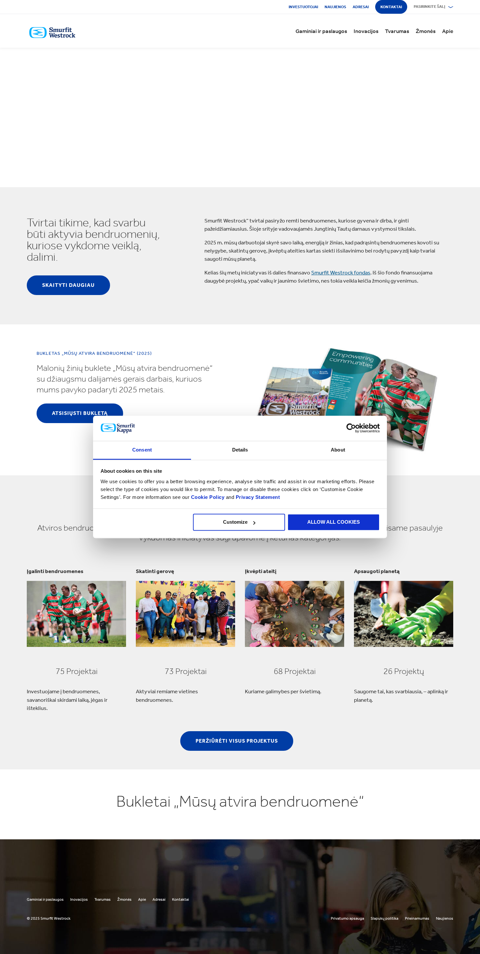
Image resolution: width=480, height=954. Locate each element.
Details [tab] (240, 449)
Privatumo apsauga (347, 918)
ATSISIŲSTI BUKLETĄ (80, 413)
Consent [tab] (142, 449)
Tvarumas (397, 31)
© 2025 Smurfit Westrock (49, 918)
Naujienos (335, 7)
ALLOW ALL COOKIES (333, 522)
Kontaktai (391, 7)
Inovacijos (366, 31)
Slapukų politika (384, 918)
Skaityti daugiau (68, 285)
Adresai (361, 7)
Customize (235, 522)
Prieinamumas (417, 918)
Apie (447, 31)
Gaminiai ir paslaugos (321, 31)
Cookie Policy (208, 497)
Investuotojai (303, 7)
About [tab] (338, 449)
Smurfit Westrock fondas (340, 272)
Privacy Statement (257, 497)
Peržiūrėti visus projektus (237, 741)
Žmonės (426, 31)
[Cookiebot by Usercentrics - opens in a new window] (351, 428)
